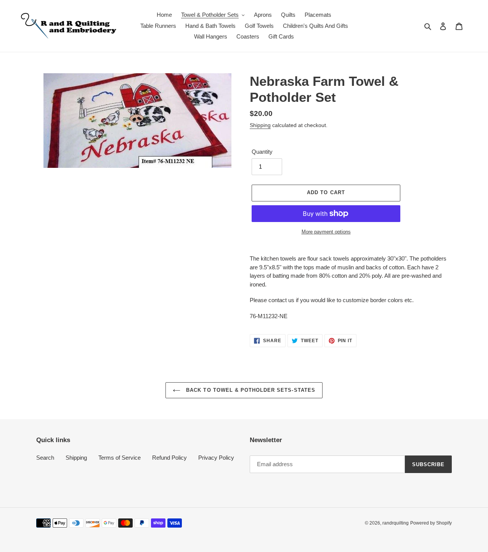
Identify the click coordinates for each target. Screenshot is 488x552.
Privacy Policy (216, 457)
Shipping (260, 125)
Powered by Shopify (431, 523)
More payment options (326, 232)
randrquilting (395, 523)
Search (45, 457)
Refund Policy (169, 457)
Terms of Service (119, 457)
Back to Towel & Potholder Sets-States (249, 390)
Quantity (262, 151)
